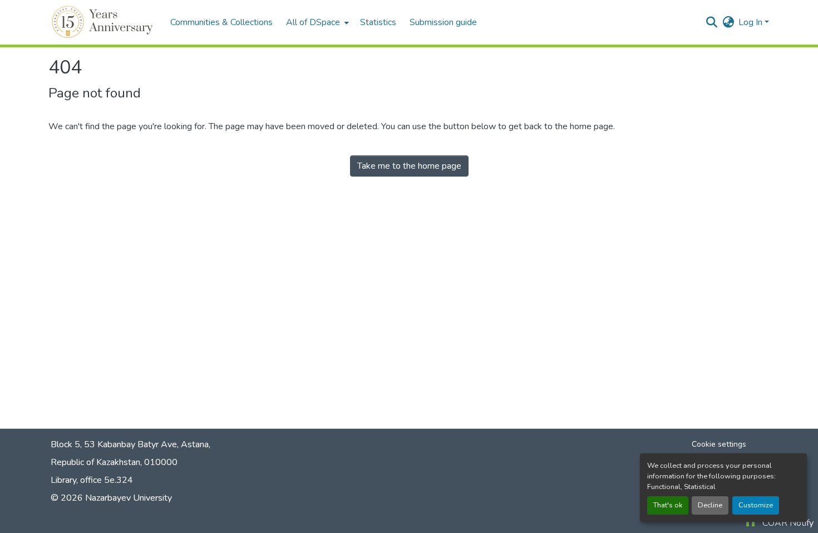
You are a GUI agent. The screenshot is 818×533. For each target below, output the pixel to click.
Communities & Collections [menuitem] (221, 22)
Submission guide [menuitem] (443, 22)
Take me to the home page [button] (409, 166)
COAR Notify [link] (788, 523)
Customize (755, 505)
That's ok (667, 505)
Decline (710, 505)
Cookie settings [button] (719, 444)
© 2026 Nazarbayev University (111, 498)
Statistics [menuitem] (378, 22)
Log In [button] (751, 22)
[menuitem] (316, 22)
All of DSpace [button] (313, 22)
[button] (103, 22)
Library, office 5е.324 (92, 480)
